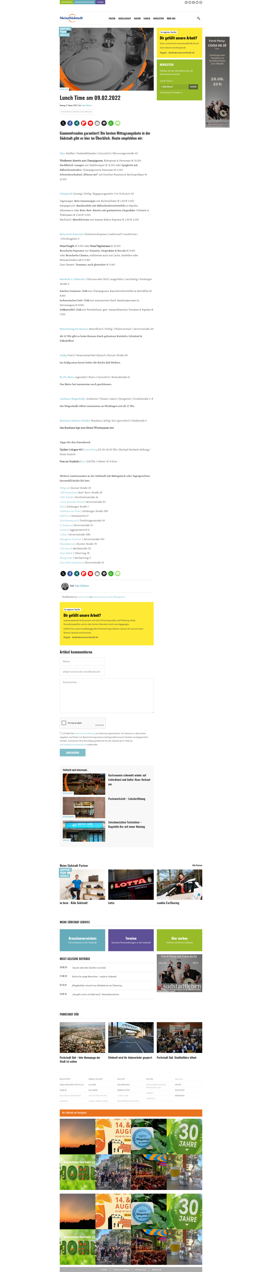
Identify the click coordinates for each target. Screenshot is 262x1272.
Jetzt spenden (71, 652)
